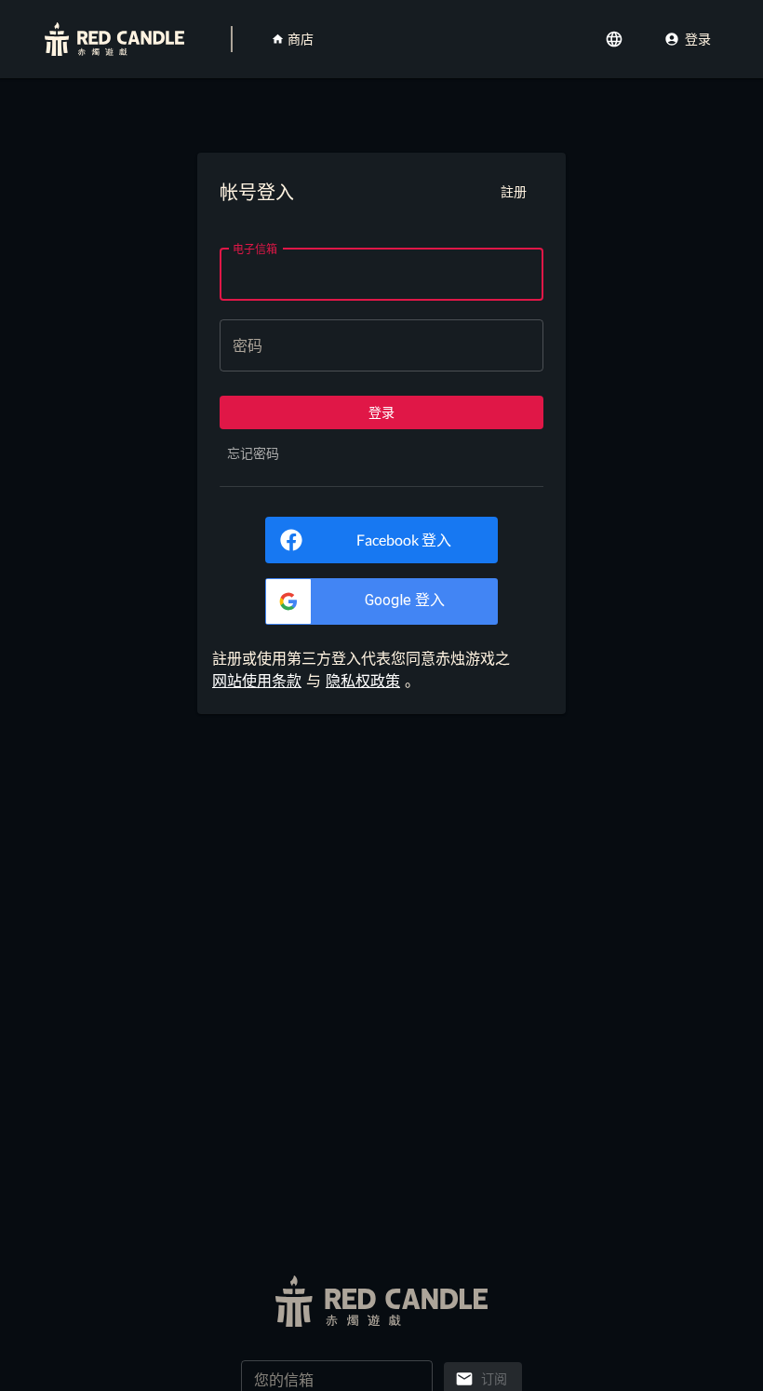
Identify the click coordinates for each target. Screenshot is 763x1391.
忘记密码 (253, 453)
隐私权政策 (363, 680)
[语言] (616, 39)
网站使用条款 (256, 680)
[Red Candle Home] (114, 39)
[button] (381, 601)
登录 (698, 39)
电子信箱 (255, 247)
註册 (514, 191)
